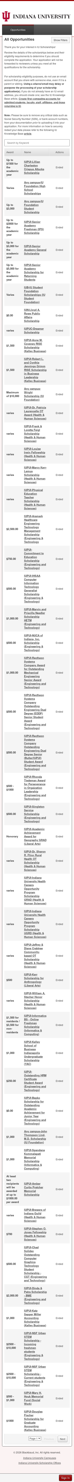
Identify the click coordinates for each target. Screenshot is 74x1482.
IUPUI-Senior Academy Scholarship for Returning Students (34, 272)
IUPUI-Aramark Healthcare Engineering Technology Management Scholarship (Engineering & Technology (33, 529)
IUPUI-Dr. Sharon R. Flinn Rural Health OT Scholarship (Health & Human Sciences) (35, 860)
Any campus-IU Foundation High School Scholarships (34, 187)
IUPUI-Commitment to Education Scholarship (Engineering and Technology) (35, 559)
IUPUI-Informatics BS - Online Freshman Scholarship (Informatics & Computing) (35, 1025)
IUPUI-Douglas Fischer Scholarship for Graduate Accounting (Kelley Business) (35, 1420)
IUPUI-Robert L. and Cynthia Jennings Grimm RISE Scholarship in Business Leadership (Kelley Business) (35, 370)
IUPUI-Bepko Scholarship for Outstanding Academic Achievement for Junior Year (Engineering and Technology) (35, 1110)
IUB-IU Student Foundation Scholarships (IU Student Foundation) (34, 294)
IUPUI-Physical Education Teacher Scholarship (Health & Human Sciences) (34, 499)
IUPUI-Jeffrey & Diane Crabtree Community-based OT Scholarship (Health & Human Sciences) (34, 956)
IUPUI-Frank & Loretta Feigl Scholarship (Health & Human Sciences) (34, 433)
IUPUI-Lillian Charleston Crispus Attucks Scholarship (34, 167)
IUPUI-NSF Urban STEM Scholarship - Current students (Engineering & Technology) (35, 1376)
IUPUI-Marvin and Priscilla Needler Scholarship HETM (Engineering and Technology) (35, 618)
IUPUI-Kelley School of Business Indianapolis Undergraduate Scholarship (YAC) (33, 1053)
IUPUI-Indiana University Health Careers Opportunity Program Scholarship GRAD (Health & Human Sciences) (35, 890)
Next (62, 1439)
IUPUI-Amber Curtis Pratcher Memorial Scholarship (33, 1189)
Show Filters (60, 40)
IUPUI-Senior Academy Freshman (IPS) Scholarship (34, 227)
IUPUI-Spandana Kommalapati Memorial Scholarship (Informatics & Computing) (34, 1159)
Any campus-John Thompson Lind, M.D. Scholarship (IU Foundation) (35, 1136)
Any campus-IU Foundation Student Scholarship (33, 206)
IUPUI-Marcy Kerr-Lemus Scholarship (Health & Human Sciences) (35, 474)
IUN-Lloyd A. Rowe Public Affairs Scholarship (32, 315)
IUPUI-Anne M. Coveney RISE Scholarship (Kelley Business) (35, 345)
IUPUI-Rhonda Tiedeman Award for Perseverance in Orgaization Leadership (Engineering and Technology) (35, 788)
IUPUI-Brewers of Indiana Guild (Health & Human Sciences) (35, 1215)
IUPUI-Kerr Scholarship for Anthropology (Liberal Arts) (34, 979)
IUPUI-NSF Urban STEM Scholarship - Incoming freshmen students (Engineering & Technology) (35, 1346)
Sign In (65, 1478)
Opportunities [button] (17, 29)
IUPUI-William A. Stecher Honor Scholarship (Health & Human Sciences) (34, 1000)
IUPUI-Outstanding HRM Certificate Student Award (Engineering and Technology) (35, 1081)
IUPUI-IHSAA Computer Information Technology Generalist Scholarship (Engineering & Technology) (33, 588)
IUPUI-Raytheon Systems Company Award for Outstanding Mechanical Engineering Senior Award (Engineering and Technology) (35, 672)
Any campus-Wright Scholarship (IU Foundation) (34, 394)
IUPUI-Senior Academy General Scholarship (35, 249)
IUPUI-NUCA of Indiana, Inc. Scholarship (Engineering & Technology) (33, 642)
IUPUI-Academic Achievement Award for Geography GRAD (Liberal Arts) (35, 836)
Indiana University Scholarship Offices (39, 1462)
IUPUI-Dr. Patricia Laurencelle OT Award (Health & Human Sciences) (35, 412)
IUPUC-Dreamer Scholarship (34, 330)
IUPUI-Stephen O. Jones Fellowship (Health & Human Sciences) (35, 1233)
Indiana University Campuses (39, 1458)
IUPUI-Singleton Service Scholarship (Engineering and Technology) (35, 814)
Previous (49, 1439)
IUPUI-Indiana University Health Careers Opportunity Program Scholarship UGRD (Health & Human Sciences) (35, 924)
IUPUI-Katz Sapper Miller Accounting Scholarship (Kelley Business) (35, 1318)
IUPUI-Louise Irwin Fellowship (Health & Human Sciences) (34, 454)
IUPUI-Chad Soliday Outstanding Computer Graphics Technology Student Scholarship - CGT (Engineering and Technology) (35, 1263)
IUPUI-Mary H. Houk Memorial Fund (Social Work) (33, 1398)
